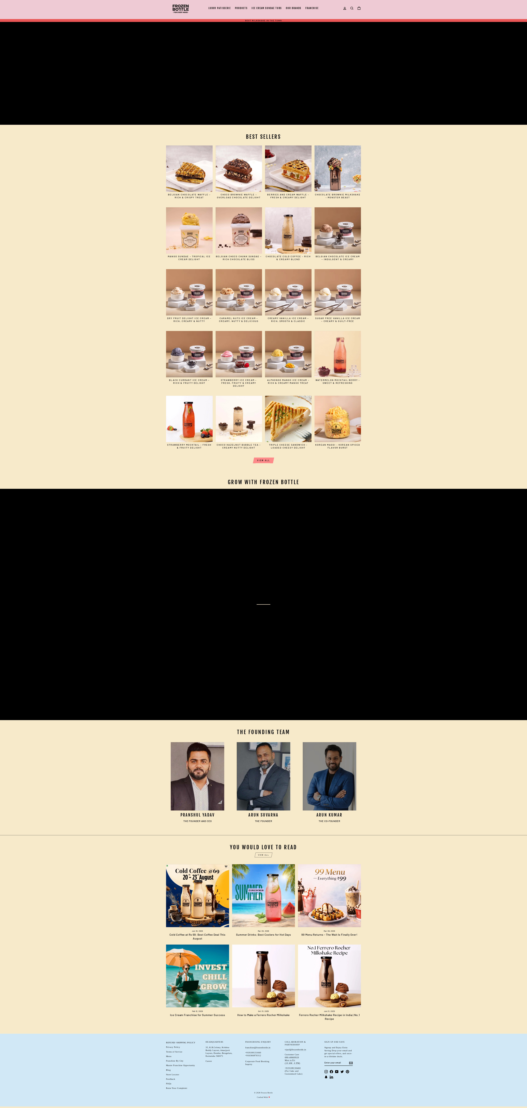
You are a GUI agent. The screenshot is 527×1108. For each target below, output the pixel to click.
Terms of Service (174, 1052)
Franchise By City (174, 1061)
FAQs (168, 1083)
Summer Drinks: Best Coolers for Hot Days (263, 934)
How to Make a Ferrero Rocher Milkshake (263, 1015)
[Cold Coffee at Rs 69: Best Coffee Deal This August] (197, 895)
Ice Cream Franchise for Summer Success (197, 1015)
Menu (169, 1056)
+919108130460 (293, 1068)
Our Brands (293, 8)
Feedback (170, 1079)
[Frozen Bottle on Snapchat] (326, 1077)
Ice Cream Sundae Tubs (267, 8)
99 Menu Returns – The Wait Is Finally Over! (329, 934)
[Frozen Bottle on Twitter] (342, 1071)
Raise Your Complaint (176, 1088)
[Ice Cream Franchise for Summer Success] (197, 976)
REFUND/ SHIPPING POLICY (180, 1043)
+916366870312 (253, 1055)
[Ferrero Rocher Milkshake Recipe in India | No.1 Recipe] (329, 976)
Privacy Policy (173, 1047)
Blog (168, 1070)
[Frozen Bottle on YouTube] (336, 1071)
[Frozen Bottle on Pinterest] (347, 1071)
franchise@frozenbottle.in (258, 1047)
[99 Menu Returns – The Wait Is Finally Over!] (329, 895)
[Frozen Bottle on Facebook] (331, 1071)
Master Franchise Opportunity (180, 1065)
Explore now (179, 77)
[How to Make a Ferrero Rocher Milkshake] (263, 976)
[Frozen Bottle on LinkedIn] (331, 1077)
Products (241, 8)
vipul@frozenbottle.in (295, 1049)
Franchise (312, 8)
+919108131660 (253, 1052)
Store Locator (172, 1074)
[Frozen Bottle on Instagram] (326, 1071)
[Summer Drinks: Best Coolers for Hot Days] (263, 895)
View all (263, 460)
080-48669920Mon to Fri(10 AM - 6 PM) (292, 1060)
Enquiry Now (179, 709)
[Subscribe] (351, 1063)
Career (209, 1061)
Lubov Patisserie (219, 8)
